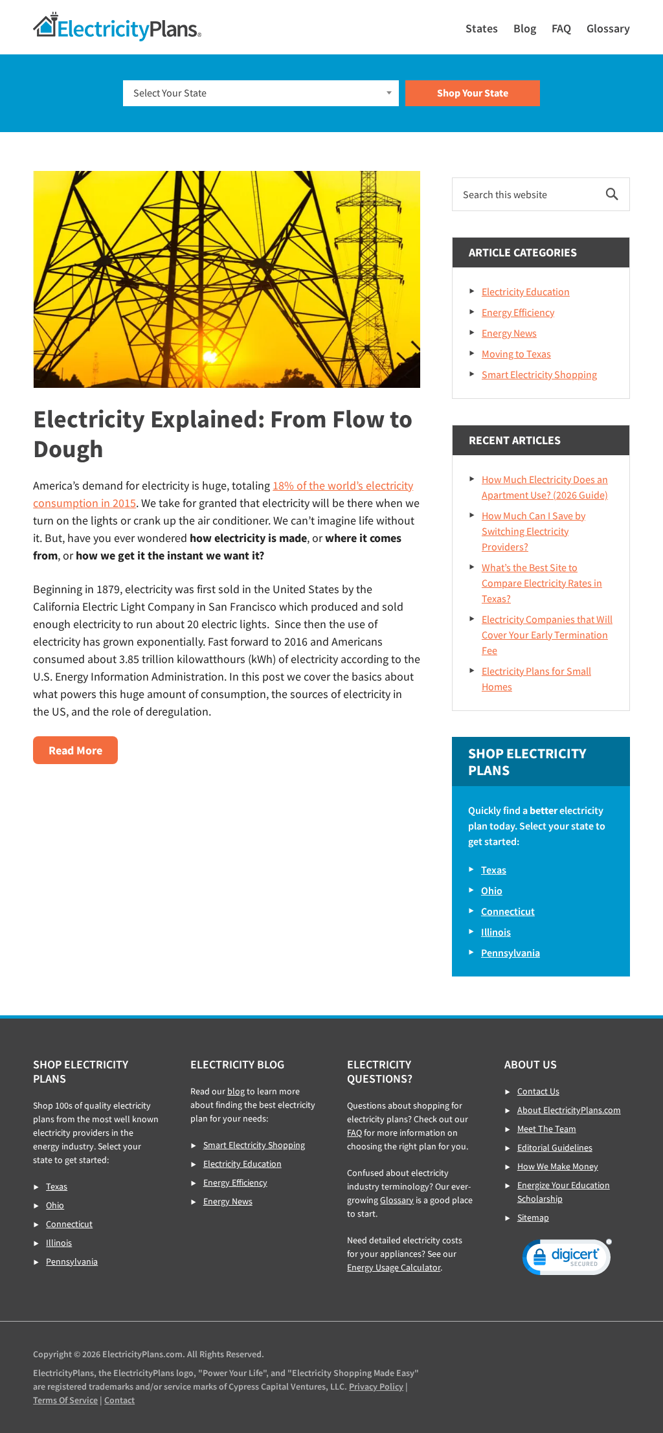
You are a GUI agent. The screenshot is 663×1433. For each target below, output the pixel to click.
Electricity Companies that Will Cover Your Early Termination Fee (547, 635)
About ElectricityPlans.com (569, 1110)
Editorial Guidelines (554, 1147)
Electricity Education (526, 291)
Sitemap (533, 1217)
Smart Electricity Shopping (539, 374)
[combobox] (261, 93)
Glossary (397, 1200)
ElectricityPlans (117, 26)
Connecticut (508, 911)
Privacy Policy (376, 1386)
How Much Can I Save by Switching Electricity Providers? (533, 531)
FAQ (354, 1132)
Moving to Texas (516, 353)
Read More (80, 753)
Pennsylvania (510, 952)
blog (236, 1091)
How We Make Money (557, 1166)
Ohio (491, 890)
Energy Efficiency (518, 312)
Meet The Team (546, 1128)
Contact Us (538, 1091)
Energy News (509, 332)
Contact (119, 1400)
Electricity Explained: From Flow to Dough (222, 433)
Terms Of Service (65, 1400)
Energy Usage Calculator (393, 1267)
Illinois (496, 931)
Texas (493, 869)
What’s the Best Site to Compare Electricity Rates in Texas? (542, 583)
